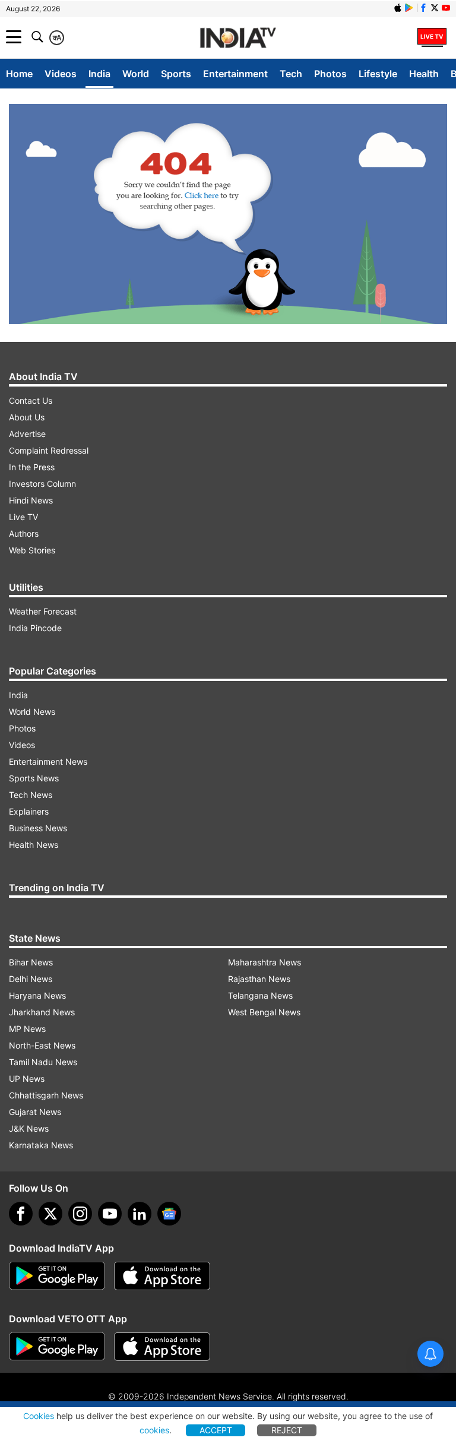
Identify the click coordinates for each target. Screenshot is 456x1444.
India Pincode (35, 628)
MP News (27, 1029)
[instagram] (80, 1214)
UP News (27, 1079)
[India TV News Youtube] (446, 8)
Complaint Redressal (48, 450)
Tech (291, 74)
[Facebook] (21, 1214)
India (99, 74)
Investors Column (42, 484)
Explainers (29, 811)
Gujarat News (35, 1112)
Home (19, 74)
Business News (38, 828)
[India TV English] (238, 38)
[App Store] (162, 1276)
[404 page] (228, 214)
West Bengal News (264, 1012)
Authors (24, 533)
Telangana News (260, 995)
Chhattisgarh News (46, 1095)
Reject (286, 1430)
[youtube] (110, 1214)
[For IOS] (162, 1346)
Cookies (38, 1416)
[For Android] (57, 1346)
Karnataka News (41, 1145)
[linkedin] (139, 1214)
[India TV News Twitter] (434, 8)
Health (424, 74)
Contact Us (30, 400)
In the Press (32, 467)
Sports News (34, 778)
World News (32, 712)
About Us (27, 417)
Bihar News (31, 962)
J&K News (29, 1128)
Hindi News (31, 500)
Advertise (27, 434)
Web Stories (32, 550)
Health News (33, 845)
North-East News (42, 1045)
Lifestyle (378, 74)
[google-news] (169, 1214)
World (135, 74)
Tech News (30, 795)
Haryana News (37, 995)
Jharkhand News (42, 1012)
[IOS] (398, 8)
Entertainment (235, 74)
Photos (330, 74)
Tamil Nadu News (43, 1062)
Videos (61, 74)
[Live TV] (431, 37)
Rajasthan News (259, 979)
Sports (176, 74)
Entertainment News (48, 761)
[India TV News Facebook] (423, 8)
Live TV (23, 517)
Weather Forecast (43, 611)
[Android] (409, 8)
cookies (154, 1430)
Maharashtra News (264, 962)
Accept (216, 1430)
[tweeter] (50, 1214)
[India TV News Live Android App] (57, 1276)
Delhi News (30, 979)
